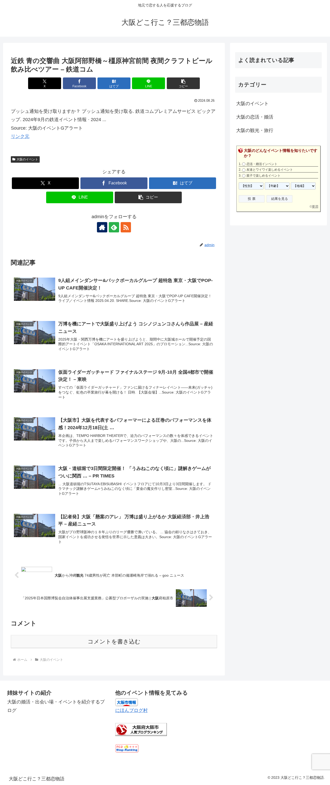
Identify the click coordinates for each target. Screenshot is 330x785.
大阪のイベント (27, 159)
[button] (183, 83)
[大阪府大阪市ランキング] (141, 729)
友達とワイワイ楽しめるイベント (269, 169)
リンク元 (20, 136)
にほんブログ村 (131, 710)
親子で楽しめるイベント (263, 175)
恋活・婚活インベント (261, 164)
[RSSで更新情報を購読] (126, 227)
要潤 (315, 206)
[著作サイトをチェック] (102, 227)
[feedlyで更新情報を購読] (114, 227)
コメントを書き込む (114, 641)
